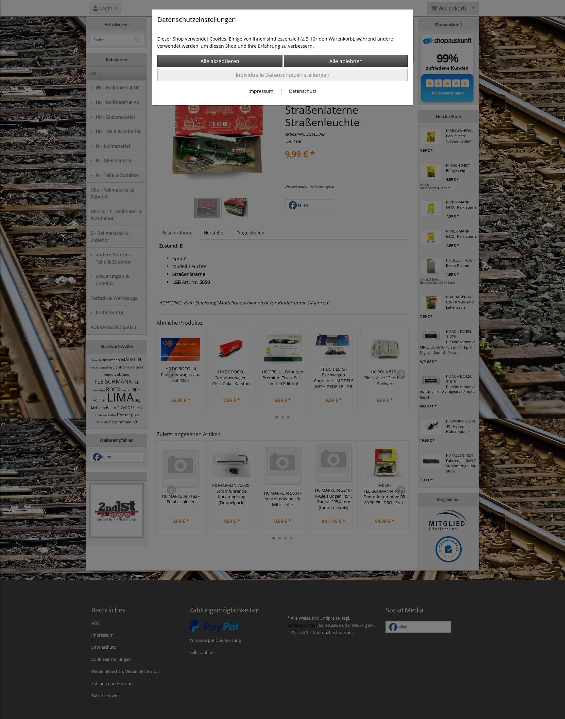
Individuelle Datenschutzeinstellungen (283, 74)
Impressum (260, 91)
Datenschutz (303, 91)
